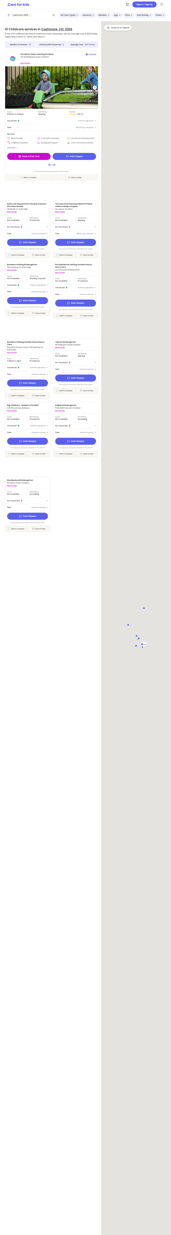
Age (116, 15)
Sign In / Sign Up (144, 4)
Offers (158, 15)
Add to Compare (29, 178)
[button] (8, 88)
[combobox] (31, 15)
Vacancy (86, 15)
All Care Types (68, 15)
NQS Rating (142, 15)
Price (127, 15)
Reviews (103, 15)
